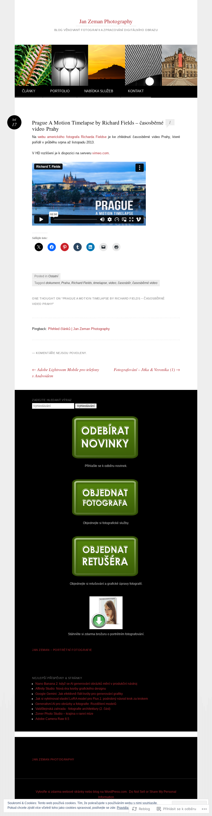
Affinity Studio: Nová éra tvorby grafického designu (70, 688)
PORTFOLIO (60, 91)
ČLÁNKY (28, 91)
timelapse (100, 283)
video (112, 283)
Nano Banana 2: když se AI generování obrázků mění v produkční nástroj (86, 684)
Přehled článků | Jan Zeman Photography (79, 329)
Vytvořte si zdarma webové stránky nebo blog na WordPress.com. (81, 792)
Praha (65, 283)
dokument (53, 283)
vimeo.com (100, 153)
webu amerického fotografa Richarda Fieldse (72, 137)
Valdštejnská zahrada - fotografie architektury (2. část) (72, 709)
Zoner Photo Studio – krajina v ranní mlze (64, 713)
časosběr (124, 283)
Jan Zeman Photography (106, 21)
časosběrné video (144, 283)
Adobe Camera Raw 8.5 (52, 719)
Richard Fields (81, 283)
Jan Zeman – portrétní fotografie (62, 649)
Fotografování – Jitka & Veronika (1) (147, 369)
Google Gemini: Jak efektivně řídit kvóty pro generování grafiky (79, 694)
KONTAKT (136, 91)
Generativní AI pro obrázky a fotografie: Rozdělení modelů (75, 704)
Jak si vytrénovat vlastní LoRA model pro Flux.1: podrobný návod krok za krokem (91, 698)
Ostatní (53, 276)
